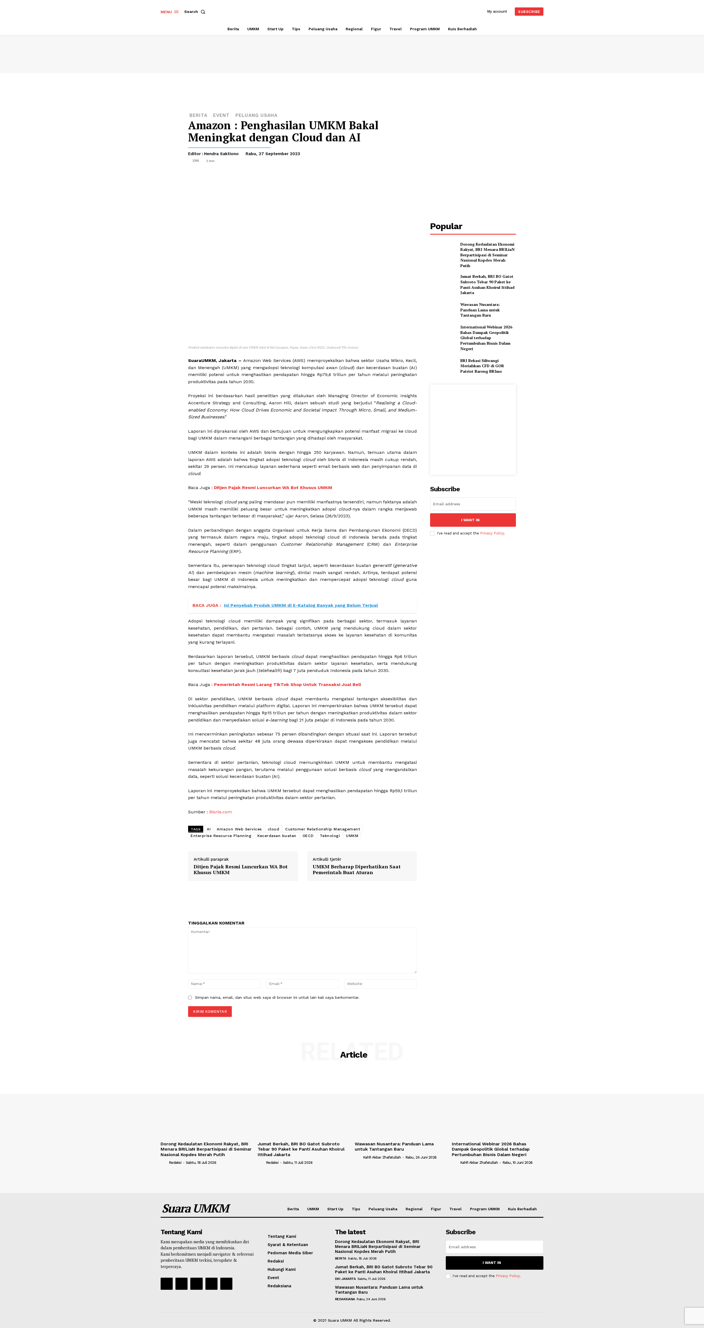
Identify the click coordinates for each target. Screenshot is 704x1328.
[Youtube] (226, 1284)
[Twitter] (372, 175)
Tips (356, 1209)
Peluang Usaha (383, 1209)
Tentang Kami (282, 1236)
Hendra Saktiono (221, 153)
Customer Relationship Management (322, 829)
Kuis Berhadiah (522, 1209)
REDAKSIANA (345, 1299)
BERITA (198, 115)
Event (221, 115)
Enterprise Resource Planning (221, 835)
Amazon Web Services (239, 829)
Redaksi (175, 1162)
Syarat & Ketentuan (288, 1244)
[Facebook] (360, 175)
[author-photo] (164, 1162)
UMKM (352, 835)
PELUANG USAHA (256, 115)
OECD (308, 835)
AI (209, 829)
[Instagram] (181, 1284)
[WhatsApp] (398, 175)
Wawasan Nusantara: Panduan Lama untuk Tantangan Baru (480, 310)
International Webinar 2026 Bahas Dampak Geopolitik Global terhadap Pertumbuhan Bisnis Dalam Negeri (486, 337)
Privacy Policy (492, 533)
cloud (273, 829)
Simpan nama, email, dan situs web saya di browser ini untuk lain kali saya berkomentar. (277, 997)
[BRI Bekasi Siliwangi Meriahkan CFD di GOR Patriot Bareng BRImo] (443, 366)
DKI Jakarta (345, 1279)
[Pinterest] (385, 175)
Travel (455, 1209)
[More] (411, 175)
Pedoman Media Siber (290, 1252)
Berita (293, 1209)
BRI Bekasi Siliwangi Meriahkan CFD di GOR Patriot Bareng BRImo (482, 366)
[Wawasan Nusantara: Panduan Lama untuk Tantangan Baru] (443, 310)
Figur (436, 1209)
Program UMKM (485, 1209)
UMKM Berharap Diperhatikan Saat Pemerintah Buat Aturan (357, 869)
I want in (470, 520)
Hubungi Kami (282, 1269)
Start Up (335, 1209)
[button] (195, 11)
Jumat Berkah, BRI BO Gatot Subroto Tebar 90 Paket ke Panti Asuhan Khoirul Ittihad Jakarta (487, 284)
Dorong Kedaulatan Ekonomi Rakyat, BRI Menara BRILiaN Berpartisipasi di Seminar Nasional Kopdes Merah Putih (487, 255)
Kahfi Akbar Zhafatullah (382, 1157)
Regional (414, 1209)
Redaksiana (279, 1285)
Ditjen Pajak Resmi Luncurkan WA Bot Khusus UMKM (241, 869)
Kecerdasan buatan (276, 835)
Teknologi (330, 835)
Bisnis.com (220, 811)
